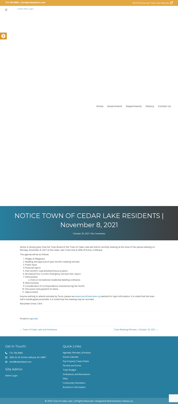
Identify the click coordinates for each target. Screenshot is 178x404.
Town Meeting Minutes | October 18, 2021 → (136, 329)
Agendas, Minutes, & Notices (77, 352)
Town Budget (69, 369)
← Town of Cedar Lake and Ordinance (38, 329)
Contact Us (164, 106)
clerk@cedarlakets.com (33, 2)
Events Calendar (71, 356)
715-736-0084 (12, 2)
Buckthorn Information (74, 387)
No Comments (98, 233)
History (150, 106)
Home (99, 106)
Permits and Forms (72, 365)
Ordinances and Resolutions (76, 374)
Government (114, 106)
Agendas (34, 318)
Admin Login (11, 375)
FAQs (65, 378)
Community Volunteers (74, 382)
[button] (3, 36)
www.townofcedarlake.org (88, 296)
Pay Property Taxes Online (76, 361)
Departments (134, 106)
